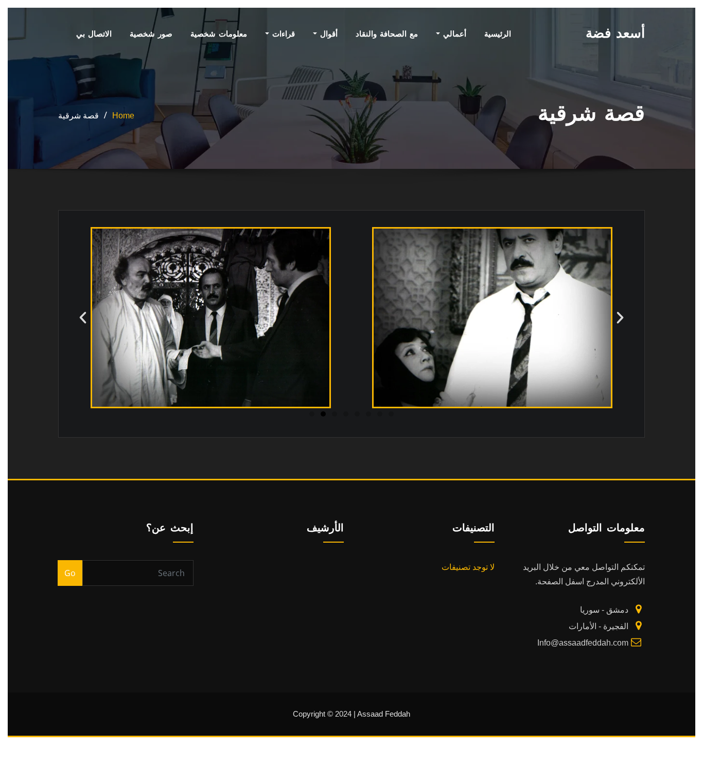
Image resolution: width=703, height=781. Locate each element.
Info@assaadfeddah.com (582, 642)
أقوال (327, 33)
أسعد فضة (615, 33)
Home (123, 115)
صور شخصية (151, 33)
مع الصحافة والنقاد (387, 33)
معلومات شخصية (218, 33)
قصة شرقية (78, 115)
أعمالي (453, 33)
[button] (83, 317)
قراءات (282, 33)
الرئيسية (497, 33)
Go (70, 573)
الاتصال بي (94, 33)
